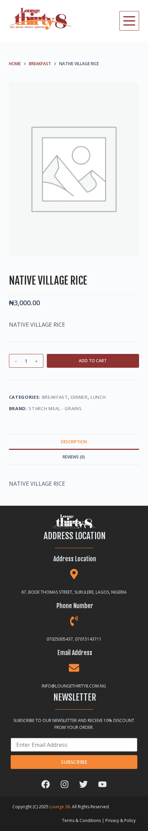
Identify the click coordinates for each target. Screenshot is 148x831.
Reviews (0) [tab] (74, 457)
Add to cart (93, 361)
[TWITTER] (83, 784)
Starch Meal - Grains (55, 408)
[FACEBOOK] (45, 784)
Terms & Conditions (81, 820)
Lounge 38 (60, 807)
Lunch (98, 397)
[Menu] (129, 21)
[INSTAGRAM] (64, 784)
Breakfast (55, 397)
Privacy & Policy (120, 820)
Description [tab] (74, 442)
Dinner (79, 397)
